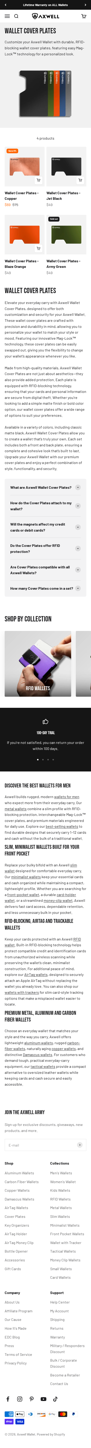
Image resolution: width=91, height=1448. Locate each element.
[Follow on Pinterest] (31, 1399)
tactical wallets (43, 1066)
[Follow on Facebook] (8, 1399)
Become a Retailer (65, 1375)
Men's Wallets (61, 1173)
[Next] (85, 4)
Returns (56, 1328)
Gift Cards (13, 1268)
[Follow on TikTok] (55, 1399)
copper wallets (64, 1048)
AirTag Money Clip (19, 1242)
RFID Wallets (60, 1199)
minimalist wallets (26, 876)
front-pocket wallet (23, 894)
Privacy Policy (16, 1363)
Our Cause (13, 1319)
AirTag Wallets (16, 1207)
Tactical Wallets (63, 1251)
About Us (12, 1302)
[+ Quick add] (38, 180)
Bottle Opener (16, 1251)
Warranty (57, 1337)
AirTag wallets (36, 974)
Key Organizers (17, 1225)
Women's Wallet (63, 1181)
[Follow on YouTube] (43, 1399)
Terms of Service (18, 1354)
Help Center (60, 1302)
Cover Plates (15, 1216)
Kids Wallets (60, 1190)
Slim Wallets (60, 1216)
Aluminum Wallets (19, 1173)
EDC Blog (12, 1337)
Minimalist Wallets (65, 1225)
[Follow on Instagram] (20, 1399)
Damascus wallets (37, 1054)
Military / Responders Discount (67, 1348)
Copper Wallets (17, 1190)
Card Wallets (60, 1277)
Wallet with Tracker (65, 1242)
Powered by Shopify (51, 1434)
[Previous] (5, 4)
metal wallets (16, 808)
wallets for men (66, 796)
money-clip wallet (58, 900)
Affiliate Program (18, 1311)
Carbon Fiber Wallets (22, 1181)
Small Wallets (61, 1268)
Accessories (15, 1260)
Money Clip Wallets (65, 1260)
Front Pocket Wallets (67, 1234)
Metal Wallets (61, 1207)
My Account (59, 1311)
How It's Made (16, 1328)
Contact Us (59, 1383)
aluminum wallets (38, 1043)
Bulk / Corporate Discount (63, 1363)
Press (9, 1345)
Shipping (57, 1319)
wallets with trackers (22, 992)
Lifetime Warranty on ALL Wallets (45, 5)
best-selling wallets (62, 826)
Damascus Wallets (19, 1199)
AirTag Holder (16, 1234)
